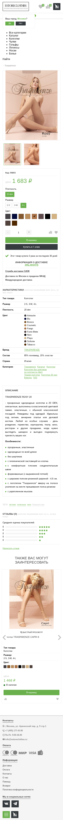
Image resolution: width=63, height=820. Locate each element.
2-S (8, 205)
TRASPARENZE (32, 350)
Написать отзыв (11, 548)
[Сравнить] (50, 232)
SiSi (35, 377)
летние (12, 505)
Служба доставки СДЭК (17, 271)
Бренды (28, 377)
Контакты (7, 774)
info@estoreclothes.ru (16, 739)
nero (29, 505)
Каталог (41, 367)
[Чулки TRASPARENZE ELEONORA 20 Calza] (31, 599)
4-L (23, 205)
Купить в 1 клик (31, 247)
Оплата (6, 770)
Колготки (51, 367)
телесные (21, 505)
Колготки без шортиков (35, 369)
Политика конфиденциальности (18, 790)
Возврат (6, 786)
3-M (16, 205)
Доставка (7, 766)
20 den (10, 194)
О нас (5, 778)
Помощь (7, 782)
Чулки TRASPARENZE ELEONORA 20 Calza (26, 637)
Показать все (38, 505)
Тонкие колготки (32, 375)
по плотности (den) (33, 372)
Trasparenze (30, 367)
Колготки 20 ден (49, 375)
